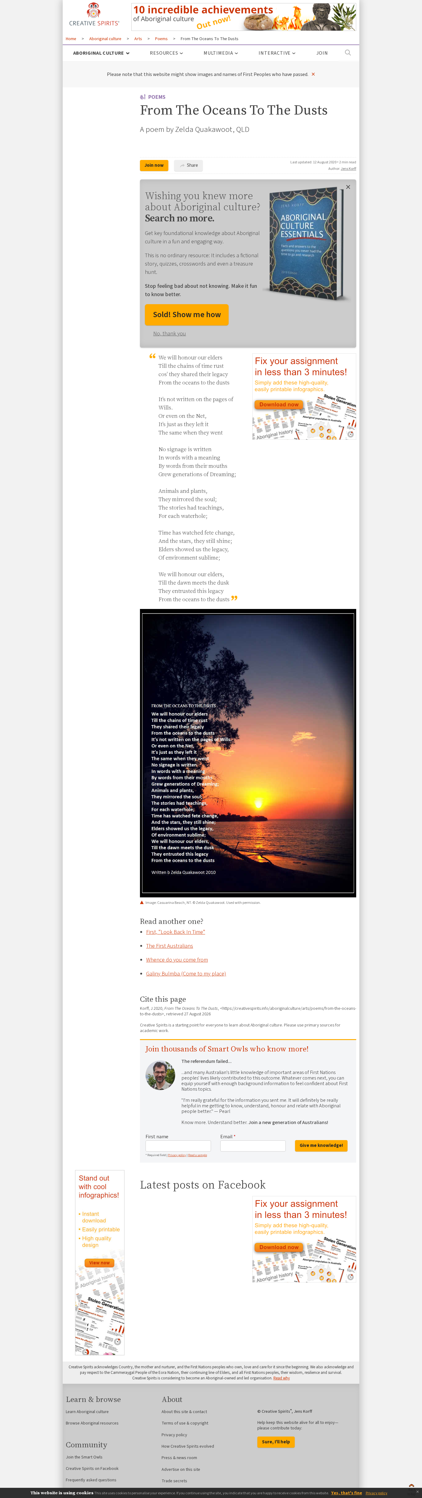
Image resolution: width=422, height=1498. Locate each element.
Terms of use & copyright (185, 1423)
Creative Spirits (93, 14)
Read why (281, 1378)
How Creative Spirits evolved (188, 1446)
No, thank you (169, 334)
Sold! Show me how (187, 314)
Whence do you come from (177, 960)
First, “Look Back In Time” (175, 932)
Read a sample (197, 1155)
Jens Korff (348, 168)
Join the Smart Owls (84, 1457)
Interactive (275, 53)
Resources (164, 53)
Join (322, 53)
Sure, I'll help (276, 1442)
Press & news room (179, 1458)
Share (192, 165)
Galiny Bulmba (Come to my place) (186, 974)
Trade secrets (174, 1481)
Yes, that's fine (346, 1493)
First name (157, 1136)
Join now (154, 165)
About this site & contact (184, 1412)
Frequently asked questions (91, 1480)
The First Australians (169, 946)
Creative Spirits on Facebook (92, 1469)
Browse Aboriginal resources (92, 1423)
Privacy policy (177, 1155)
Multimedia (218, 53)
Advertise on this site (181, 1470)
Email (228, 1136)
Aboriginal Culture (98, 53)
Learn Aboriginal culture (87, 1412)
